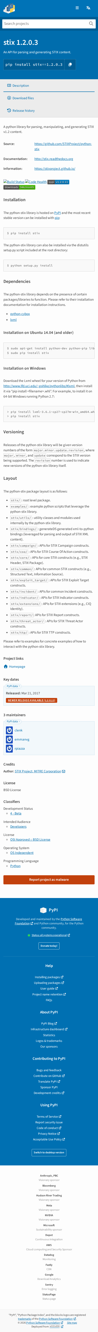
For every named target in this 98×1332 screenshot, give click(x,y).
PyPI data (12, 686)
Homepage (17, 666)
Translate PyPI (47, 1081)
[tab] (49, 85)
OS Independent (22, 852)
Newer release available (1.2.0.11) (31, 700)
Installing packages (47, 977)
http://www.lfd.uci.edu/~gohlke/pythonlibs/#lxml (39, 385)
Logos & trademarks (49, 1041)
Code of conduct (47, 1128)
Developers (18, 826)
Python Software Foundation (56, 1319)
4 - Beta (15, 813)
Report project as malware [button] (49, 879)
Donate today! (49, 946)
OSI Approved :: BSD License (30, 839)
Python (15, 865)
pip (57, 217)
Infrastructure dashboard (47, 1029)
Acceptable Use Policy (47, 1139)
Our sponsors (49, 1046)
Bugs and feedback (49, 1070)
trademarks (24, 1319)
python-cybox (20, 313)
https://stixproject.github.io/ (54, 168)
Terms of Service (47, 1116)
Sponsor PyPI (49, 1087)
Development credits (47, 1093)
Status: (49, 935)
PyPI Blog (47, 1023)
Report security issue (49, 1122)
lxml (13, 319)
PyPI (57, 212)
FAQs (49, 1000)
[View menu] (77, 8)
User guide (47, 988)
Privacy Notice (47, 1134)
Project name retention (47, 994)
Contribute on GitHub (47, 1076)
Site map (72, 1323)
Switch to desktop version (49, 1152)
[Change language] (89, 8)
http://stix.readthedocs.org (53, 158)
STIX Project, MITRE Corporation (38, 771)
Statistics (49, 1035)
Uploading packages (47, 983)
